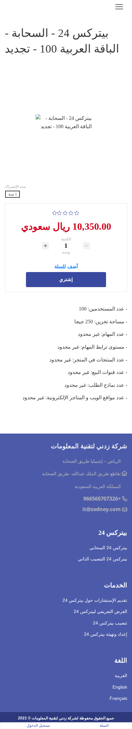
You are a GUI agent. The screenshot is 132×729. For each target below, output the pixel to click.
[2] (71, 212)
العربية (121, 675)
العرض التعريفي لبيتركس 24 (100, 611)
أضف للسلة (66, 266)
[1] (76, 212)
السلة (104, 725)
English (119, 687)
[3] (65, 212)
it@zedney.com (101, 509)
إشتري (66, 279)
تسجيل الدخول (38, 725)
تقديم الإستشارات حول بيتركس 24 (94, 600)
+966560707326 (102, 498)
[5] (54, 212)
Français (118, 698)
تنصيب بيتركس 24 (110, 622)
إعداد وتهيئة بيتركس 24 (105, 634)
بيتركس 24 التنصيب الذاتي (102, 558)
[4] (59, 212)
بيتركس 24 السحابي (108, 547)
